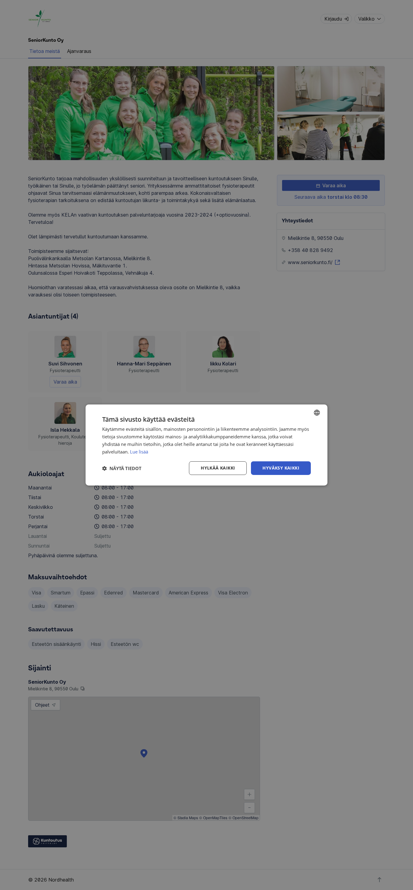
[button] (121, 468)
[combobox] (317, 413)
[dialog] (206, 445)
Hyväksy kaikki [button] (280, 468)
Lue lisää (139, 452)
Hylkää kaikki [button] (218, 468)
